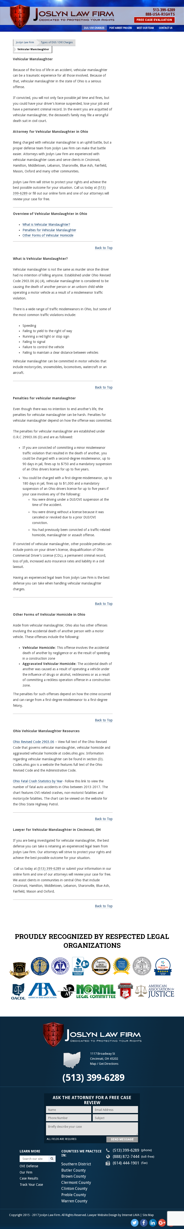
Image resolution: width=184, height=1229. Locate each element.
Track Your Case (31, 1184)
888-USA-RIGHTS (160, 14)
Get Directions (108, 1063)
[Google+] (162, 1223)
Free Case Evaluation (154, 20)
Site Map (148, 1215)
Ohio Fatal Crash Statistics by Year (38, 781)
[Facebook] (144, 1223)
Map (93, 1063)
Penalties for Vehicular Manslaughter (49, 230)
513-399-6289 (164, 10)
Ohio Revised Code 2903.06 (33, 742)
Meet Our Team (145, 28)
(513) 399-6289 (49, 868)
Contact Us (165, 28)
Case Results (29, 1178)
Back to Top (104, 248)
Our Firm (26, 1172)
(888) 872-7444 (126, 1156)
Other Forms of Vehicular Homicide (48, 235)
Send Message (122, 1139)
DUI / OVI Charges (94, 28)
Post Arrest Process (120, 28)
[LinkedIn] (153, 1223)
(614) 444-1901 (126, 1163)
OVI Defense (29, 1166)
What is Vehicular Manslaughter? (46, 224)
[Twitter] (134, 1223)
